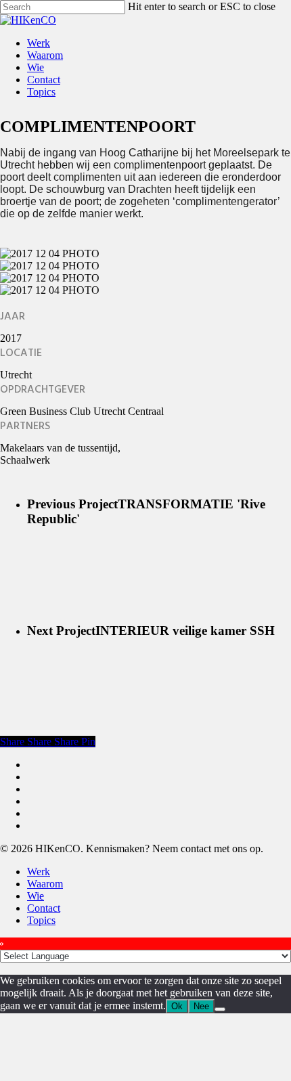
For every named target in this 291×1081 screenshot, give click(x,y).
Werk (38, 871)
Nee (201, 1006)
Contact (43, 908)
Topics (41, 920)
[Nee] (220, 1009)
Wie (35, 896)
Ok (177, 1006)
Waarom (45, 883)
